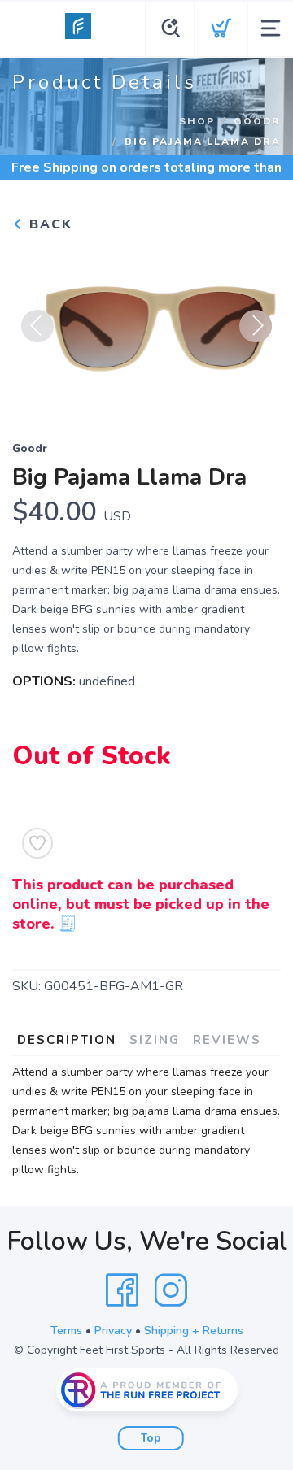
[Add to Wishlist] (37, 843)
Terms (66, 1330)
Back (48, 224)
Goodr (257, 121)
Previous (37, 326)
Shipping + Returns (193, 1330)
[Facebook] (122, 1290)
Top (151, 1438)
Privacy (113, 1330)
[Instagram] (170, 1290)
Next (255, 326)
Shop (197, 121)
